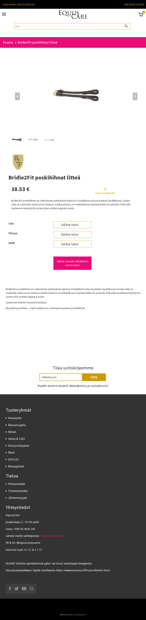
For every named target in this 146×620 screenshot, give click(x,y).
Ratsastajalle (17, 425)
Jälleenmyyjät (17, 498)
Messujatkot (16, 466)
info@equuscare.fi (51, 536)
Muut (11, 452)
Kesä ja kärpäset (18, 445)
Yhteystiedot (16, 484)
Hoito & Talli (16, 439)
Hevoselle (14, 418)
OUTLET (13, 459)
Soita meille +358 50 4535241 (18, 4)
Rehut (12, 432)
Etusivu (8, 42)
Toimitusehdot (18, 491)
